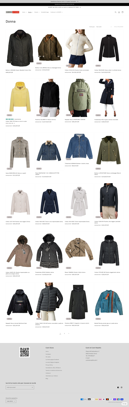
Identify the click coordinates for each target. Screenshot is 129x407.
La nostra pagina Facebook (52, 359)
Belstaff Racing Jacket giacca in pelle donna (106, 323)
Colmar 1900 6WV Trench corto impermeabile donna (49, 221)
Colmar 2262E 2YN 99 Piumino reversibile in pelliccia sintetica (49, 324)
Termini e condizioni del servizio (54, 370)
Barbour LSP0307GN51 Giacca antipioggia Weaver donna (108, 173)
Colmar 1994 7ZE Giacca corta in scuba (16, 121)
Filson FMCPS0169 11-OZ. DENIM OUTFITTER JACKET (47, 173)
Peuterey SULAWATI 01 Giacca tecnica (45, 119)
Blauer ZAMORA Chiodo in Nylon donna (75, 272)
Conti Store (113, 402)
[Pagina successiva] (68, 333)
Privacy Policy (49, 365)
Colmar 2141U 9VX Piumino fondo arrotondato (77, 70)
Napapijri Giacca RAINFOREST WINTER (75, 119)
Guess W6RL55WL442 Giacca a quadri (16, 173)
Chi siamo (48, 357)
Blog (47, 378)
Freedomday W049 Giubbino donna (44, 272)
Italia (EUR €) (10, 401)
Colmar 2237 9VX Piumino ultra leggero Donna (18, 221)
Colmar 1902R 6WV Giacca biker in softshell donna (108, 70)
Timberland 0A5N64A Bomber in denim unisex (77, 163)
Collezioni (48, 373)
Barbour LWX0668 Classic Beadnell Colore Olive (18, 70)
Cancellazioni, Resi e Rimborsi (53, 367)
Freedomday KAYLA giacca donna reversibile (106, 119)
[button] (115, 12)
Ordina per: (92, 26)
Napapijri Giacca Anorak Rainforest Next (16, 323)
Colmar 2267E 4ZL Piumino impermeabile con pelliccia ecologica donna (18, 273)
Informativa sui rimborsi (52, 376)
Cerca (47, 351)
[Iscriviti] (32, 387)
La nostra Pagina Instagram (52, 362)
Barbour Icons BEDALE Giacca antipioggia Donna (48, 67)
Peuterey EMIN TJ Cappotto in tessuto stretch (77, 323)
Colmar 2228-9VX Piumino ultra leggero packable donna (107, 222)
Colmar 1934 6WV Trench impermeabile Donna (77, 221)
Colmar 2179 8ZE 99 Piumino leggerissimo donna (107, 272)
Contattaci (48, 354)
